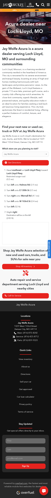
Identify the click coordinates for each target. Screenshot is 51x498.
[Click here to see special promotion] (25, 10)
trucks (10, 139)
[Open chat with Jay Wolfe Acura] (43, 490)
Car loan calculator (25, 397)
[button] (37, 5)
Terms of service (25, 412)
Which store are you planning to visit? (20, 149)
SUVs (20, 139)
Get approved (25, 389)
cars (4, 139)
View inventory (25, 359)
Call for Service (14, 296)
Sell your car (25, 382)
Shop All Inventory (24, 266)
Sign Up (25, 466)
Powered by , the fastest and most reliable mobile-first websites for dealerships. (25, 485)
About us (25, 367)
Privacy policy (25, 404)
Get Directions (14, 163)
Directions (25, 374)
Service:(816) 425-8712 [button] (27, 337)
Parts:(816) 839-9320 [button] (27, 340)
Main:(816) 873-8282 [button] (27, 333)
